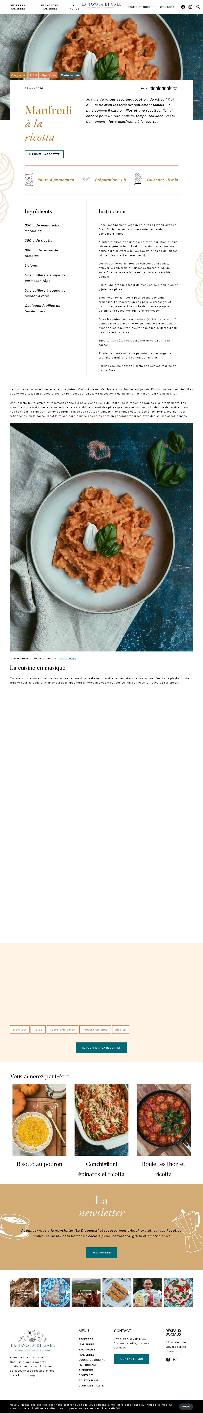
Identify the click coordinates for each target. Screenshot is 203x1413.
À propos (74, 7)
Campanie (18, 75)
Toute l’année (70, 75)
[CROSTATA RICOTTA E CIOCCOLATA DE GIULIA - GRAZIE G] (55, 1292)
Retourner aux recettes (101, 1047)
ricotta (120, 1029)
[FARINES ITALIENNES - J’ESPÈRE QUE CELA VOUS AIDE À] (147, 1292)
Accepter (186, 1406)
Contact (167, 7)
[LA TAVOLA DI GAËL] (101, 5)
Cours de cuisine (141, 7)
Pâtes (38, 1029)
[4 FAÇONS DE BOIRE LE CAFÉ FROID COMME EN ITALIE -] (24, 1292)
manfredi (19, 1029)
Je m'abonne (101, 1252)
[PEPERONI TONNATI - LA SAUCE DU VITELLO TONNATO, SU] (178, 1292)
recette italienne (95, 1029)
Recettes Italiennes (18, 7)
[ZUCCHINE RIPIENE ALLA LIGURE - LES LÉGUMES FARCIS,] (116, 1292)
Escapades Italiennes (49, 7)
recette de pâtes (62, 1029)
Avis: (144, 88)
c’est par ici (67, 658)
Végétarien (48, 75)
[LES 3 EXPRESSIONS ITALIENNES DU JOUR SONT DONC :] (86, 1292)
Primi (33, 75)
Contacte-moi (131, 1358)
